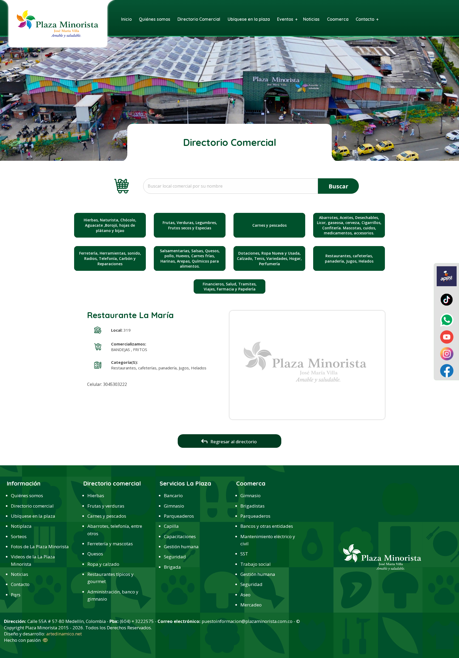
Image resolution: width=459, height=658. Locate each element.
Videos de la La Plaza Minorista (33, 560)
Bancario (173, 495)
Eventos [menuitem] (285, 19)
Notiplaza (21, 526)
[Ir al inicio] (57, 23)
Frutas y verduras (105, 506)
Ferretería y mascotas (110, 544)
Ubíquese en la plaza (33, 516)
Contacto (20, 584)
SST (244, 554)
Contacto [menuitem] (365, 19)
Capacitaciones (180, 536)
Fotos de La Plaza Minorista (40, 546)
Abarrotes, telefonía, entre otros (114, 529)
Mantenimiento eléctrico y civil (267, 540)
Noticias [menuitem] (311, 19)
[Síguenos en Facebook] (446, 370)
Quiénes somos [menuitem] (154, 19)
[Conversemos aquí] (446, 319)
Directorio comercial (32, 506)
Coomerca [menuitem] (337, 19)
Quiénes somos (27, 495)
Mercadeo (251, 605)
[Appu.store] (447, 276)
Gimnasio (174, 506)
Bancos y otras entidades (266, 526)
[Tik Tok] (447, 299)
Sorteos (19, 536)
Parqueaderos (179, 516)
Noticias (19, 574)
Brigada (172, 567)
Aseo (245, 595)
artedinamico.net (64, 634)
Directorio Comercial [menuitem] (198, 19)
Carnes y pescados (106, 516)
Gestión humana (181, 546)
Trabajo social (255, 564)
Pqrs (15, 595)
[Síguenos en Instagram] (446, 353)
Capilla (171, 526)
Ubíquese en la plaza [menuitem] (249, 19)
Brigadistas (252, 506)
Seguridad (175, 557)
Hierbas (95, 495)
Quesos (95, 554)
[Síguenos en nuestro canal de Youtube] (446, 336)
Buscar (338, 186)
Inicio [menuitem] (126, 19)
